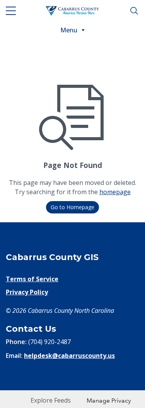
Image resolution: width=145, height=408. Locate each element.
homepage (115, 192)
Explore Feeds (51, 400)
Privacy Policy (27, 292)
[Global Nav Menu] (11, 11)
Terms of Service (32, 279)
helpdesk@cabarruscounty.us (69, 355)
